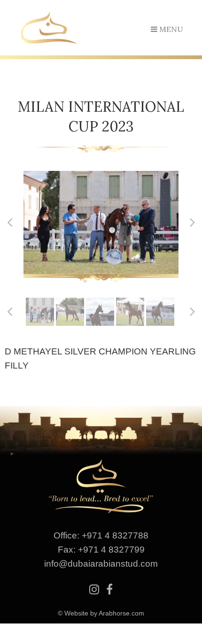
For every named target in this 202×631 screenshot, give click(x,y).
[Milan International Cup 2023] (101, 222)
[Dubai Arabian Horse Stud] (49, 26)
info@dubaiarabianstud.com (101, 564)
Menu (170, 29)
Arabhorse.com (121, 613)
